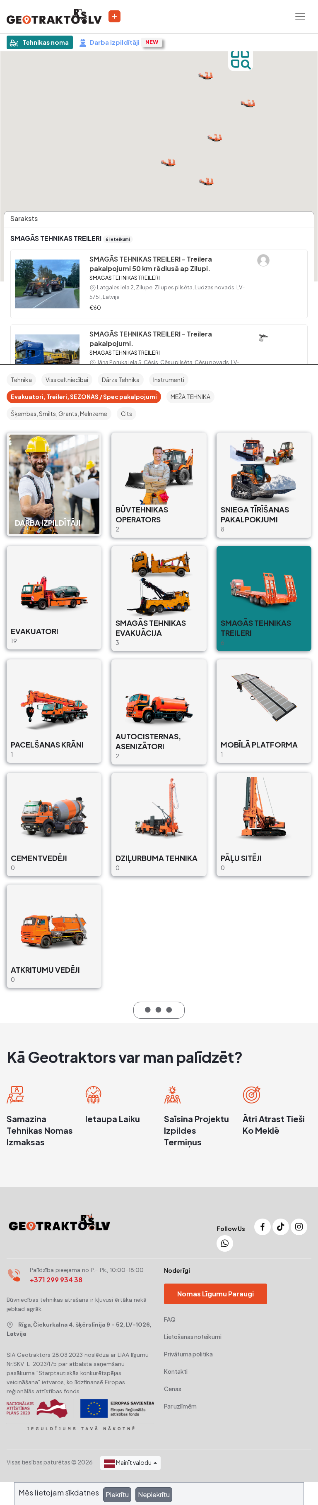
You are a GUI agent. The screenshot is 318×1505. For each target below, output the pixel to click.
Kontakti (176, 1371)
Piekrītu (117, 1494)
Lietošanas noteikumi (193, 1336)
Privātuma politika (188, 1354)
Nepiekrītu (154, 1494)
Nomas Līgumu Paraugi (215, 1293)
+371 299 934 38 (56, 1279)
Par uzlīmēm (180, 1406)
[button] (247, 102)
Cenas (172, 1388)
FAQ (170, 1319)
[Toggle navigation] (300, 16)
